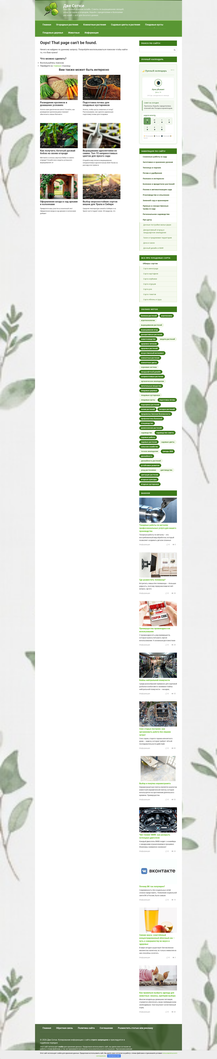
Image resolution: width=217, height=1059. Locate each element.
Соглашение (106, 1028)
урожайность (146, 456)
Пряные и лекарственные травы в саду (155, 207)
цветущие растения (149, 475)
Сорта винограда (150, 268)
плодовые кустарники (150, 395)
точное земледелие (149, 451)
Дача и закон (149, 243)
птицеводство (147, 423)
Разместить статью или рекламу (135, 1028)
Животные (74, 32)
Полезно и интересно (153, 178)
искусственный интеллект (152, 353)
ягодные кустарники (150, 484)
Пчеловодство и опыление (156, 195)
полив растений (148, 409)
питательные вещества (151, 386)
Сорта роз (147, 289)
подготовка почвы (167, 400)
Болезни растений (149, 316)
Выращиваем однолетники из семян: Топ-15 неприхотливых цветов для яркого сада (100, 153)
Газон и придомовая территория (157, 237)
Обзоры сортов (150, 263)
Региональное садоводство (156, 214)
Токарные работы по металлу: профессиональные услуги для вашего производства (157, 528)
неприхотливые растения (152, 376)
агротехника (166, 316)
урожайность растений (151, 461)
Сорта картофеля (150, 273)
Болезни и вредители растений (159, 184)
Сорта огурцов (149, 284)
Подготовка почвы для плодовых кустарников (96, 104)
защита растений (167, 339)
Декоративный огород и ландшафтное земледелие (154, 231)
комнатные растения (150, 358)
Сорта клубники (150, 279)
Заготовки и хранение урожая (158, 162)
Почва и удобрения (152, 173)
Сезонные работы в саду (155, 156)
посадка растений (167, 409)
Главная (47, 24)
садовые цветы (167, 442)
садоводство (146, 433)
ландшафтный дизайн (151, 372)
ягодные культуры (149, 479)
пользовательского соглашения (101, 1049)
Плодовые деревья (53, 32)
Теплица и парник (152, 167)
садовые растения (149, 442)
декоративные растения (151, 334)
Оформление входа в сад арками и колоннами (59, 203)
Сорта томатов (149, 294)
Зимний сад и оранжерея (155, 200)
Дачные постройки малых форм (157, 225)
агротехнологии (148, 320)
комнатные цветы (149, 362)
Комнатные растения (94, 24)
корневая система (149, 367)
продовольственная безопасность (155, 414)
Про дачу (147, 219)
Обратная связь (64, 1028)
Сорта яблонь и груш (152, 299)
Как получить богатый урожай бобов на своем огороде (57, 152)
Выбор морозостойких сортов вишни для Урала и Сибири (100, 203)
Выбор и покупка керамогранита (155, 783)
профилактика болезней (151, 418)
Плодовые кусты (154, 24)
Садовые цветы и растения (125, 24)
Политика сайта (86, 1028)
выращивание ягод (149, 330)
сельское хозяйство (149, 447)
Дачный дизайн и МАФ (153, 248)
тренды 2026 (167, 451)
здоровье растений (149, 348)
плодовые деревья (149, 390)
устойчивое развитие (150, 465)
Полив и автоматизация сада (157, 189)
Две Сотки (73, 5)
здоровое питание (149, 344)
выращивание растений (151, 325)
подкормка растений (150, 405)
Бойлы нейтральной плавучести (154, 680)
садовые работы (148, 437)
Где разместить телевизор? (152, 580)
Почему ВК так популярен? (152, 886)
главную (57, 66)
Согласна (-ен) (114, 1056)
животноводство (148, 339)
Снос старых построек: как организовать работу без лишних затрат (155, 732)
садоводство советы (165, 433)
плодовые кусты (148, 400)
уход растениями (148, 470)
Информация (92, 32)
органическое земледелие (152, 381)
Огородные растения (67, 24)
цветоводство (166, 470)
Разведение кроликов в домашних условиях (53, 104)
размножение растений (151, 428)
